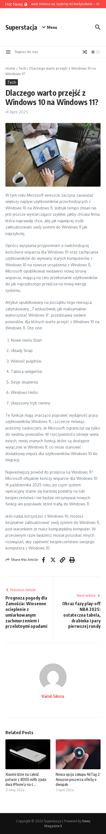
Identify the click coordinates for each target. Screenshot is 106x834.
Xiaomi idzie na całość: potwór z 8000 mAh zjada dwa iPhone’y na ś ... (25, 779)
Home (10, 68)
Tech (22, 68)
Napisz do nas (26, 52)
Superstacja (21, 27)
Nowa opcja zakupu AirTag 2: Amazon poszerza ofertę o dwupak (78, 779)
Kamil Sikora (53, 696)
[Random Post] (85, 52)
